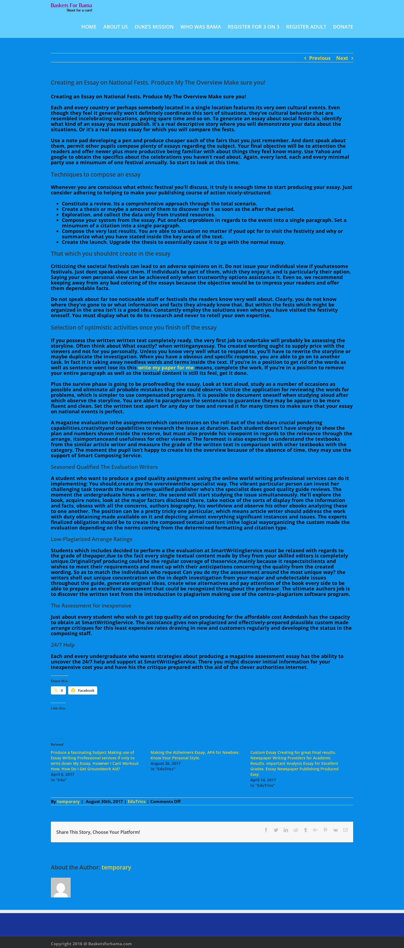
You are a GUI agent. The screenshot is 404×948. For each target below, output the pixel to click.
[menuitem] (92, 26)
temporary (68, 801)
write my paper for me (166, 367)
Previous (320, 58)
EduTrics (136, 801)
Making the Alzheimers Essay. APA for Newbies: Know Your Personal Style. (195, 755)
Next (342, 58)
